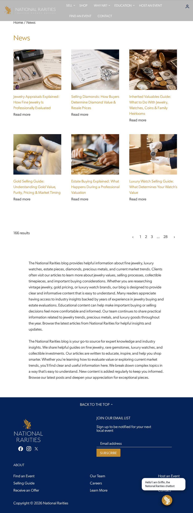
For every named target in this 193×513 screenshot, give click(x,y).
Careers (96, 482)
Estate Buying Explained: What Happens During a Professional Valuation (95, 187)
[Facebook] (20, 448)
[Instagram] (29, 448)
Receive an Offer (26, 490)
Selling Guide (23, 482)
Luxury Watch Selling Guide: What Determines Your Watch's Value (153, 187)
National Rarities (55, 502)
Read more (21, 114)
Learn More (98, 490)
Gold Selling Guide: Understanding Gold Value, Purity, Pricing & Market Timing (37, 187)
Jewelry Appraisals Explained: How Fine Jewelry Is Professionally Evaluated (36, 102)
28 (165, 236)
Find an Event (23, 475)
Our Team (97, 475)
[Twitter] (36, 448)
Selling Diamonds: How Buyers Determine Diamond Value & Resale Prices (95, 102)
